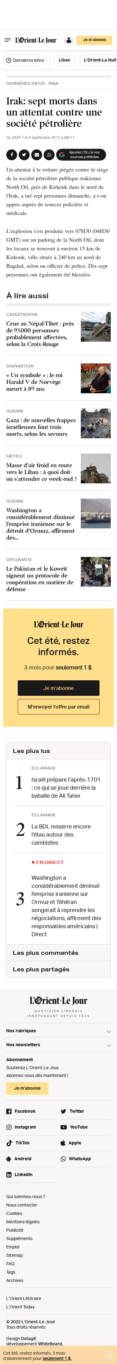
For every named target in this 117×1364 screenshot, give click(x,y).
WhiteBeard (50, 1343)
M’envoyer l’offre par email (59, 707)
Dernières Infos (25, 83)
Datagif (28, 1338)
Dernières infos (28, 60)
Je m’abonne (58, 688)
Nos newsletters (23, 1044)
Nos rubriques (21, 1030)
